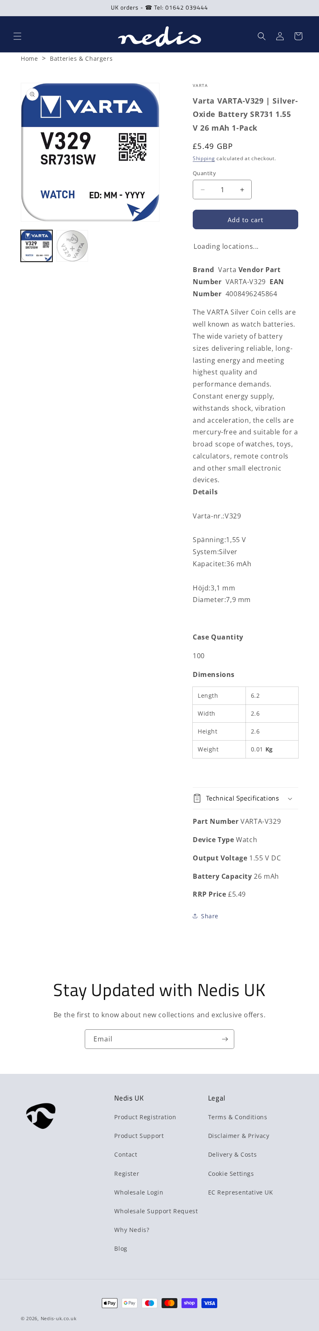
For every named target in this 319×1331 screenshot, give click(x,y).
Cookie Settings (231, 1173)
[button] (17, 36)
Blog (120, 1248)
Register (126, 1173)
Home (29, 58)
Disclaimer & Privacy (239, 1136)
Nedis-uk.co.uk (59, 1318)
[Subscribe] (225, 1039)
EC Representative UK (240, 1192)
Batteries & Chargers (81, 58)
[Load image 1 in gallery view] (36, 246)
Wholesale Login (138, 1192)
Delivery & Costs (232, 1154)
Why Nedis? (131, 1230)
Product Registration (145, 1117)
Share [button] (209, 916)
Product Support (139, 1136)
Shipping (204, 158)
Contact (125, 1154)
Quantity (204, 173)
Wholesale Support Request (156, 1211)
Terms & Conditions (237, 1117)
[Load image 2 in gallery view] (72, 246)
